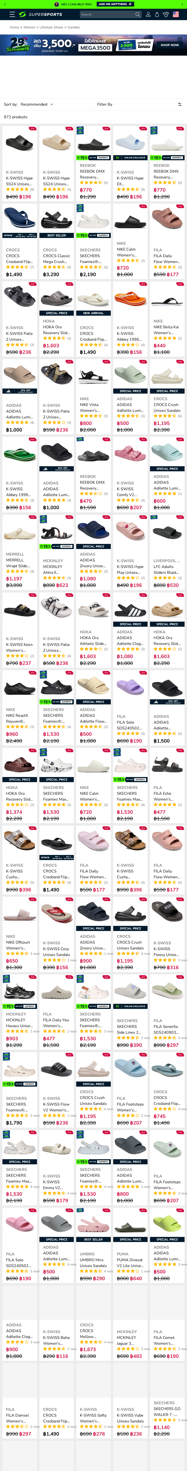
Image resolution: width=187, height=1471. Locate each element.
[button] (4, 4)
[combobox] (111, 14)
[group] (93, 4)
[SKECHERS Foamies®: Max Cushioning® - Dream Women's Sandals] (93, 221)
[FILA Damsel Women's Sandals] (19, 1380)
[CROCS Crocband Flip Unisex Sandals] (19, 221)
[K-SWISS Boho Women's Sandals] (56, 1302)
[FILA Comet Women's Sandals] (167, 1302)
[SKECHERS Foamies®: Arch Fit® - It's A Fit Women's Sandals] (19, 1069)
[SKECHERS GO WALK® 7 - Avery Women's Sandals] (167, 1380)
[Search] (138, 15)
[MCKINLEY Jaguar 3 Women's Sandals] (130, 1302)
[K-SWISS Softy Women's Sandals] (93, 1380)
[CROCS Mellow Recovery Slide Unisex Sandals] (93, 1302)
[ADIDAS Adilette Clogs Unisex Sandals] (19, 1302)
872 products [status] (16, 117)
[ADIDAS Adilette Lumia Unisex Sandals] (19, 376)
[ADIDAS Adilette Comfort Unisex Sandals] (167, 687)
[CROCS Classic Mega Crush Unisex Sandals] (56, 221)
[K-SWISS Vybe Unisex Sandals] (130, 1380)
